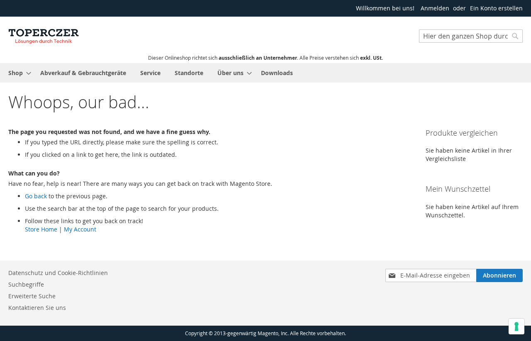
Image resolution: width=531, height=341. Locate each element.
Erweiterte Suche (32, 296)
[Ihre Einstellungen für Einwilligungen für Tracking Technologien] (516, 326)
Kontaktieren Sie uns (37, 308)
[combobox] (471, 36)
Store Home (41, 229)
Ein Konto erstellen (496, 8)
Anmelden (435, 8)
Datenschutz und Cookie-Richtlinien (58, 273)
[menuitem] (17, 73)
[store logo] (43, 35)
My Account (80, 229)
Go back (36, 196)
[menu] (265, 73)
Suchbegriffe (26, 284)
